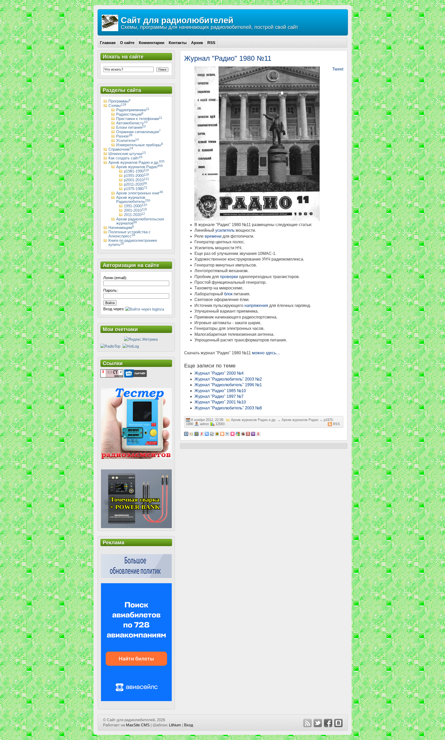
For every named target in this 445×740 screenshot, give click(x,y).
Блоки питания (131, 127)
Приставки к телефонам (139, 119)
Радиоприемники (132, 110)
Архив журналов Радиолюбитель (133, 199)
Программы (119, 101)
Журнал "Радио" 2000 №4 (219, 373)
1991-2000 (135, 206)
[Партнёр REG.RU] (135, 373)
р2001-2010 (136, 180)
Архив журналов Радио (300, 420)
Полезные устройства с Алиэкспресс (129, 234)
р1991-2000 (136, 176)
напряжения (256, 305)
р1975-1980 (135, 189)
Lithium (175, 725)
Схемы (117, 106)
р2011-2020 (135, 184)
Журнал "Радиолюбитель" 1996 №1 (228, 385)
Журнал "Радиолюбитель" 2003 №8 (228, 408)
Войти (110, 303)
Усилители (127, 141)
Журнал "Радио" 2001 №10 (220, 402)
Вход (188, 725)
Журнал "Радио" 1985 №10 (220, 391)
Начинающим (121, 228)
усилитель (225, 230)
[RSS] (307, 723)
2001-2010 (135, 210)
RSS (336, 424)
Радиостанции (129, 114)
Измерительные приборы (139, 145)
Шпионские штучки (127, 154)
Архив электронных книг (139, 193)
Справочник (120, 149)
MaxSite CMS (138, 725)
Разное (124, 136)
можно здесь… (266, 353)
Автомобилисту (132, 123)
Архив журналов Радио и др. (253, 420)
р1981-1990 (136, 171)
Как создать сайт (125, 158)
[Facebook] (328, 723)
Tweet (337, 69)
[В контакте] (338, 723)
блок (228, 294)
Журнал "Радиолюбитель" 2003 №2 (228, 379)
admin (204, 424)
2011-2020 (134, 215)
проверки (229, 276)
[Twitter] (318, 723)
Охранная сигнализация (138, 132)
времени (213, 236)
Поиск (162, 69)
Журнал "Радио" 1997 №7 (219, 396)
